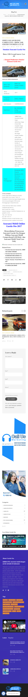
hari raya (14, 517)
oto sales (19, 611)
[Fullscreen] (24, 546)
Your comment (8, 356)
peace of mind (6, 613)
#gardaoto (5, 600)
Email (6, 379)
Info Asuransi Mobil (11, 14)
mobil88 (14, 611)
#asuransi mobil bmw (17, 271)
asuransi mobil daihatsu (8, 606)
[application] (14, 541)
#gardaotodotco (12, 600)
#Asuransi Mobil (6, 271)
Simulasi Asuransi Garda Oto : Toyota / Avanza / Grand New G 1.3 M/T (15, 259)
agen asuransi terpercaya (18, 602)
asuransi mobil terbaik (8, 609)
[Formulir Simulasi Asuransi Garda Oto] (14, 245)
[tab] (5, 638)
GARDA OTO (14, 511)
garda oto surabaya (7, 611)
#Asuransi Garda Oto (13, 270)
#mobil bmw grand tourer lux (9, 275)
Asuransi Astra (14, 604)
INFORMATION (14, 523)
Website (7, 387)
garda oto (4, 46)
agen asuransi (19, 600)
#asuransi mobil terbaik (8, 273)
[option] (14, 328)
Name (6, 371)
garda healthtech (14, 508)
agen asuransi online (7, 602)
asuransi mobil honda (19, 606)
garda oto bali (17, 609)
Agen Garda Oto (6, 604)
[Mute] (21, 546)
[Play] (4, 546)
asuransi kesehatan (14, 505)
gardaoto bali (14, 514)
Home (4, 14)
